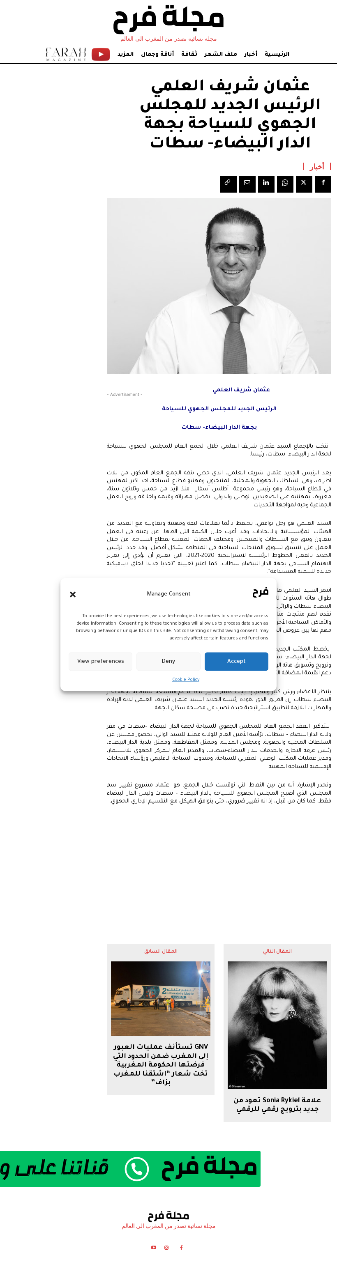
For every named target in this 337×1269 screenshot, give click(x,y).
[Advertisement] (219, 868)
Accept (236, 661)
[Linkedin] (266, 184)
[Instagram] (166, 1249)
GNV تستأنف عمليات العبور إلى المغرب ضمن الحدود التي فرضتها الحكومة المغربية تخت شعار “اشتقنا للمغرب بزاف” (160, 1065)
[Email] (247, 184)
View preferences (100, 661)
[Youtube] (153, 1249)
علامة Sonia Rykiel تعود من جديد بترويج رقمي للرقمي (277, 1105)
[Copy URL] (228, 184)
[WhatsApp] (285, 184)
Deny (168, 661)
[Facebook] (323, 184)
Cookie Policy (185, 680)
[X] (304, 184)
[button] (73, 594)
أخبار (317, 166)
